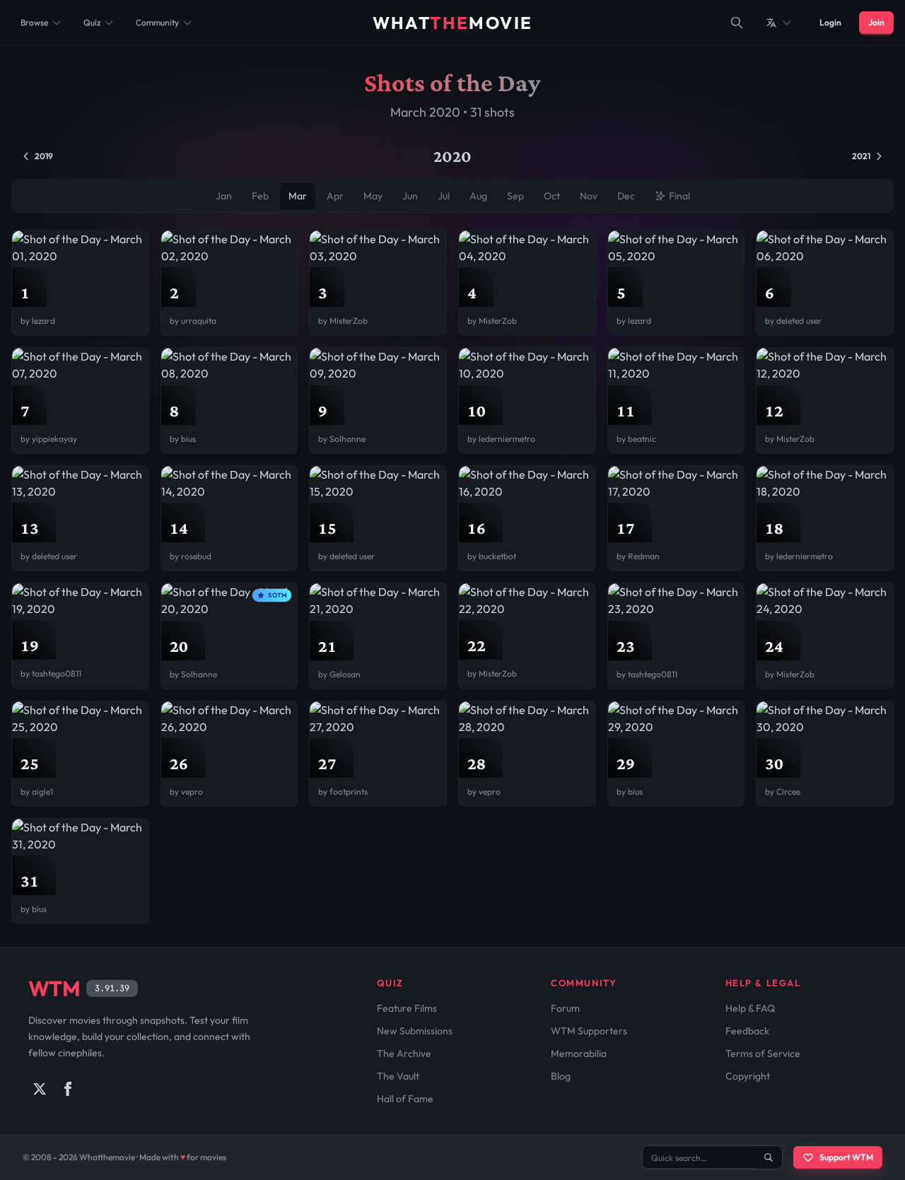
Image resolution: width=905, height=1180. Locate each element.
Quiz (91, 22)
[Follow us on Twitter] (39, 1088)
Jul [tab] (444, 195)
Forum (565, 1008)
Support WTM (846, 1157)
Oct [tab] (552, 195)
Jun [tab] (410, 195)
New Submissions (414, 1030)
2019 (44, 156)
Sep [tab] (515, 195)
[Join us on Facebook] (68, 1088)
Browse (34, 22)
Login (830, 22)
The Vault (398, 1076)
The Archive (404, 1053)
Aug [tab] (478, 195)
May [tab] (373, 195)
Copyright (747, 1076)
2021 (861, 156)
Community (157, 22)
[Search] (736, 22)
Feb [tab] (260, 195)
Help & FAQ (750, 1008)
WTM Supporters (589, 1030)
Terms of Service (762, 1053)
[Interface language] (779, 22)
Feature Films (407, 1008)
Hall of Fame (405, 1098)
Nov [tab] (588, 195)
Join (876, 22)
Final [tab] (679, 195)
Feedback (747, 1030)
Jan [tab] (224, 195)
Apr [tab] (335, 195)
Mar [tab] (297, 195)
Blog (561, 1076)
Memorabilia (579, 1053)
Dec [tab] (626, 195)
